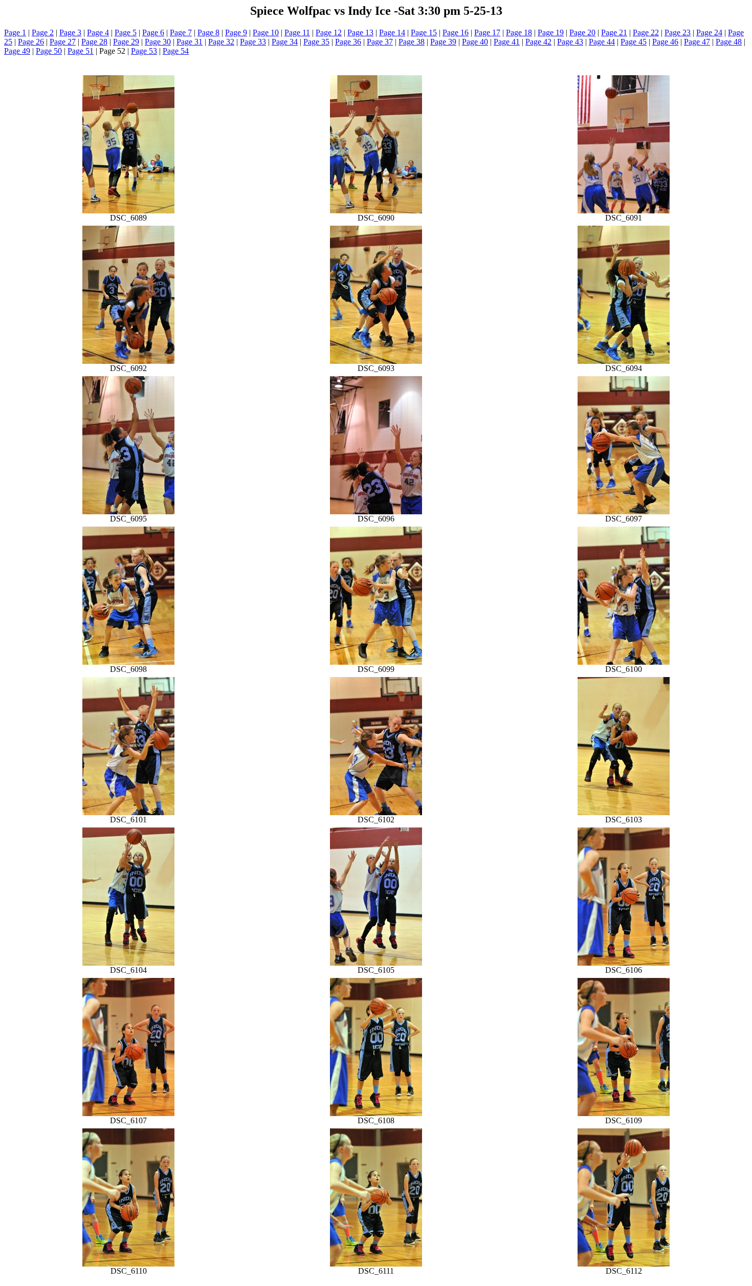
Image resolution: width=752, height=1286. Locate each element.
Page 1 (15, 32)
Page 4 (98, 32)
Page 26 (31, 41)
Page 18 (519, 32)
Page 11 (297, 32)
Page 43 (570, 41)
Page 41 (507, 41)
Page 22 (646, 32)
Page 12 (329, 32)
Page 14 (392, 32)
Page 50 (49, 51)
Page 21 (614, 32)
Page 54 (176, 51)
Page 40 (475, 41)
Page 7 (181, 32)
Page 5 (126, 32)
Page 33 (253, 41)
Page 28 (94, 41)
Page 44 (602, 41)
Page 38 (412, 41)
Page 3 (70, 32)
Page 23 (678, 32)
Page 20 (582, 32)
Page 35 (316, 41)
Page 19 (551, 32)
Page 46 (665, 41)
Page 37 (380, 41)
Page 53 (144, 51)
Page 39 (443, 41)
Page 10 (266, 32)
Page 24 (709, 32)
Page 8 (208, 32)
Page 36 (348, 41)
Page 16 (456, 32)
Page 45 (634, 41)
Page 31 (189, 41)
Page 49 (17, 51)
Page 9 (236, 32)
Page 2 (43, 32)
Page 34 (285, 41)
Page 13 (360, 32)
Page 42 (538, 41)
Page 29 (126, 41)
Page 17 (487, 32)
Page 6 (153, 32)
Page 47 (697, 41)
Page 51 (81, 51)
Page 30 (158, 41)
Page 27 (63, 41)
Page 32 (221, 41)
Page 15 (424, 32)
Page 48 (729, 41)
